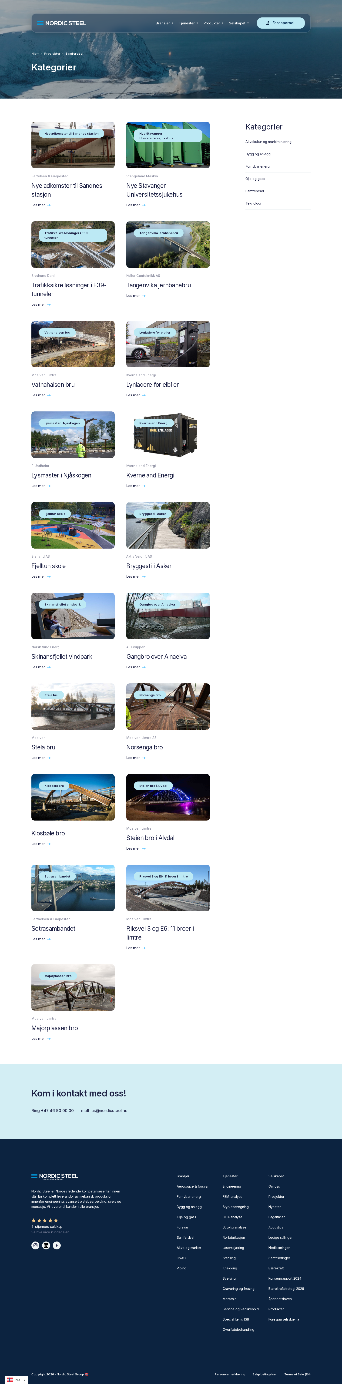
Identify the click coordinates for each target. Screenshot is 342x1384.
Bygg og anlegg (189, 1207)
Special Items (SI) (236, 1319)
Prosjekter (52, 53)
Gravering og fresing (239, 1289)
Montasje (230, 1299)
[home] (95, 23)
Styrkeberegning (236, 1207)
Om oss (274, 1186)
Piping (181, 1268)
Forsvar (182, 1227)
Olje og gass (186, 1217)
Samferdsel (185, 1237)
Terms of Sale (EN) (297, 1374)
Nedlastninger (279, 1248)
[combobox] (16, 1380)
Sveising (229, 1278)
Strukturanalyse (234, 1227)
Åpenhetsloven (280, 1299)
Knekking (230, 1268)
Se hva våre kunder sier (50, 1232)
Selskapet (276, 1176)
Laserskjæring (233, 1248)
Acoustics (275, 1227)
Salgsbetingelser (265, 1374)
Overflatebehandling (238, 1329)
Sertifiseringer (279, 1258)
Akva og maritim (189, 1248)
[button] (164, 23)
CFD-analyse (232, 1217)
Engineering (232, 1186)
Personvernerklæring (230, 1374)
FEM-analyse (232, 1197)
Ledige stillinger (280, 1237)
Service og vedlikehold (241, 1309)
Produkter (212, 23)
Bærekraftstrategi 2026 (286, 1289)
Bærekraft (276, 1268)
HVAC (181, 1258)
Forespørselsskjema (283, 1319)
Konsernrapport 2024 (284, 1278)
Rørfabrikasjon (234, 1237)
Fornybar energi (189, 1197)
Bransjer (163, 23)
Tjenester (187, 23)
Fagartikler (276, 1217)
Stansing (229, 1258)
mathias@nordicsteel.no (104, 1110)
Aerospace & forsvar (193, 1186)
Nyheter (274, 1207)
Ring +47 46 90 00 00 (52, 1110)
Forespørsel (283, 22)
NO (18, 1380)
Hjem (35, 53)
